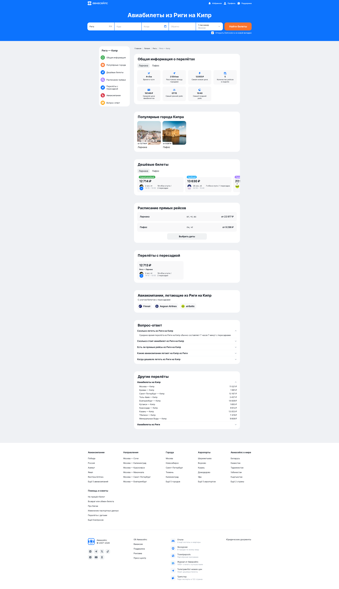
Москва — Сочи (131, 458)
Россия (91, 463)
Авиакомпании (96, 452)
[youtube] (96, 557)
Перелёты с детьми (97, 515)
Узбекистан (236, 472)
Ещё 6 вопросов (95, 520)
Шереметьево (205, 458)
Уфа (199, 477)
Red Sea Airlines (95, 477)
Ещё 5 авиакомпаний (98, 481)
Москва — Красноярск (134, 467)
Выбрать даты (187, 236)
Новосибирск (172, 463)
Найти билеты (238, 26)
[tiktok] (107, 551)
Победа (91, 458)
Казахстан (235, 463)
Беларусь (235, 458)
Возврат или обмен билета (101, 501)
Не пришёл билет (96, 497)
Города (170, 452)
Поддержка (139, 548)
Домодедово (204, 472)
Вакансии (138, 544)
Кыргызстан (236, 477)
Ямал (90, 472)
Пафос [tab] (155, 65)
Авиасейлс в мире (241, 452)
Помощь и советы (98, 490)
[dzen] (90, 557)
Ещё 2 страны (237, 481)
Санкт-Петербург (174, 467)
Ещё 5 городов (173, 481)
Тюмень (169, 472)
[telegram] (96, 551)
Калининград (172, 477)
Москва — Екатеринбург (135, 481)
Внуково (202, 463)
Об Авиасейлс (140, 539)
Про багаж (93, 506)
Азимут (91, 467)
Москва (169, 458)
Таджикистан (237, 467)
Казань (201, 467)
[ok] (102, 557)
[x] (102, 551)
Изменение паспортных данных (103, 510)
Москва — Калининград (134, 463)
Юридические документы (238, 539)
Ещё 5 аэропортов (207, 481)
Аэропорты (204, 452)
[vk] (90, 551)
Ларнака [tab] (143, 65)
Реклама (138, 553)
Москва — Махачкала (133, 472)
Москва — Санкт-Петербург (137, 477)
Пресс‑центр (140, 558)
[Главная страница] (97, 3)
